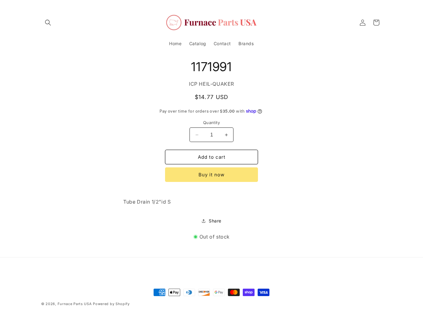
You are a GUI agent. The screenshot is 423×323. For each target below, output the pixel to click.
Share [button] (215, 220)
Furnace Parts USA (75, 304)
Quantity (211, 122)
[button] (48, 22)
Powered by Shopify (111, 304)
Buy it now (211, 175)
